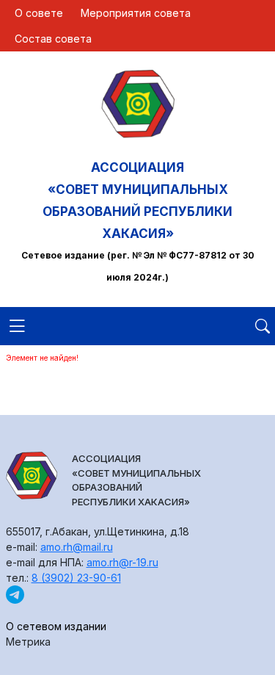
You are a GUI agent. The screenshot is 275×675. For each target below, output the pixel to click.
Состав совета (53, 38)
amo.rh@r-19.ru (122, 562)
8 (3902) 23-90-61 (76, 577)
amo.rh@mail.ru (76, 547)
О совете (39, 13)
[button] (17, 334)
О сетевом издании (56, 626)
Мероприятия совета (136, 13)
